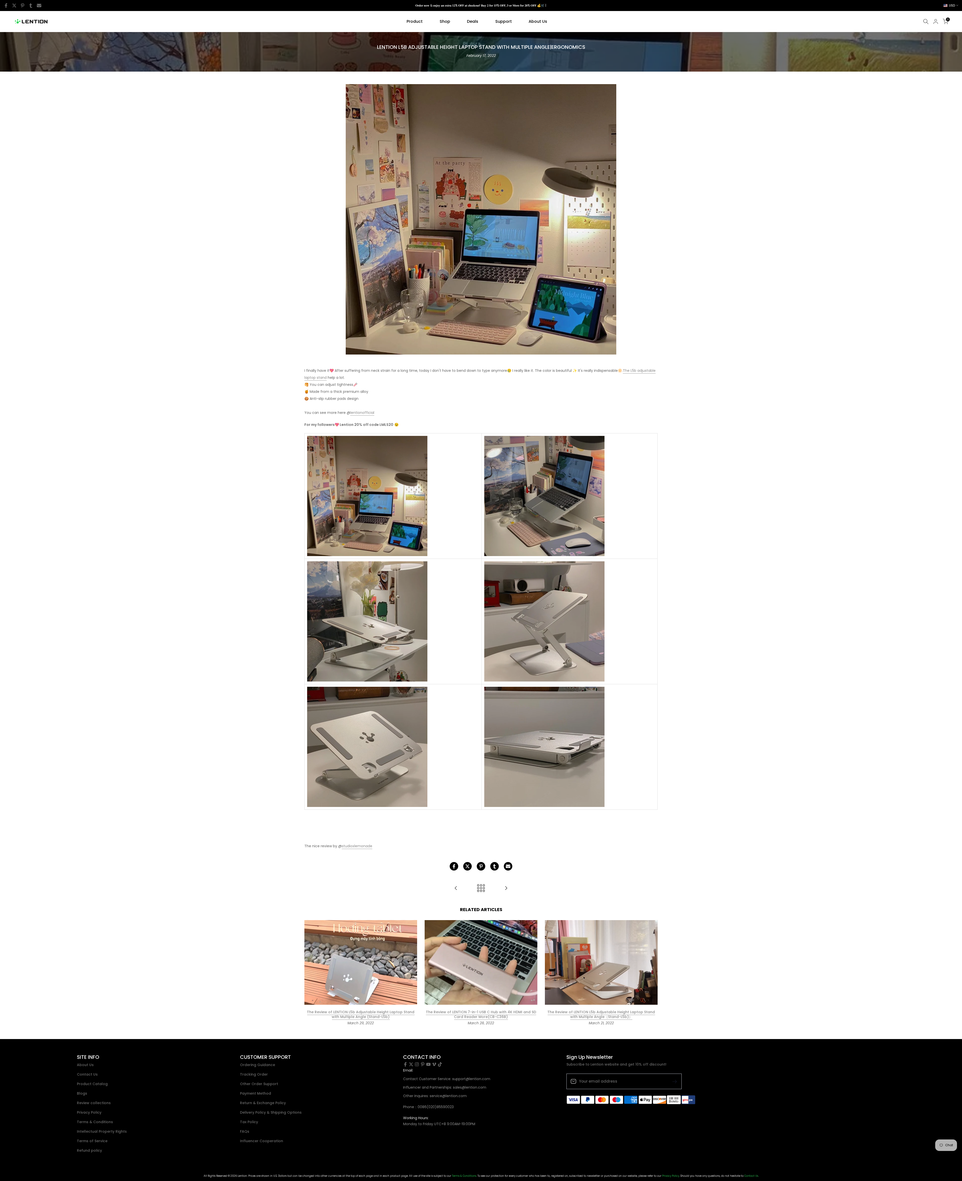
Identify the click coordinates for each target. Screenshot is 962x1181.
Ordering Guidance (257, 1065)
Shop (445, 21)
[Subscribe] (673, 1081)
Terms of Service (92, 1141)
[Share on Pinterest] (22, 6)
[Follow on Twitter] (411, 1064)
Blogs (82, 1093)
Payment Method (255, 1093)
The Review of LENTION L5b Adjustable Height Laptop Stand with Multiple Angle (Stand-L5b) (360, 1014)
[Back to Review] (481, 888)
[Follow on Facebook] (405, 1064)
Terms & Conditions (95, 1122)
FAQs (244, 1131)
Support (503, 21)
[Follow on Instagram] (417, 1064)
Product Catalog (92, 1084)
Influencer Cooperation (261, 1141)
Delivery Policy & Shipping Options (271, 1112)
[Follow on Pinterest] (422, 1064)
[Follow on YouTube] (428, 1064)
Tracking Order (254, 1074)
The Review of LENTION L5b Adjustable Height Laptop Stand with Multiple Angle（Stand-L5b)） (601, 1014)
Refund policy (89, 1150)
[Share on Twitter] (14, 6)
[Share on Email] (39, 6)
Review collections (94, 1103)
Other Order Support (259, 1084)
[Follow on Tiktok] (440, 1064)
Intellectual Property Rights (102, 1131)
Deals (472, 21)
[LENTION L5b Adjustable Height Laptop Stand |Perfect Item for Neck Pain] (506, 888)
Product (415, 21)
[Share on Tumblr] (31, 6)
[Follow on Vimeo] (434, 1064)
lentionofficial (362, 412)
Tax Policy (249, 1122)
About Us (538, 21)
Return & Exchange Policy (263, 1103)
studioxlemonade (357, 846)
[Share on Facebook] (6, 6)
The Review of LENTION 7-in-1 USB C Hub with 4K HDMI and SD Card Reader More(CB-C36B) (481, 1014)
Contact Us (87, 1074)
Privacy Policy (89, 1112)
